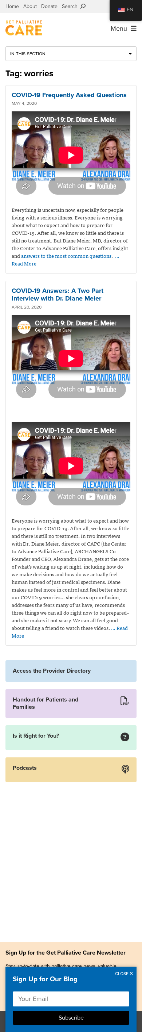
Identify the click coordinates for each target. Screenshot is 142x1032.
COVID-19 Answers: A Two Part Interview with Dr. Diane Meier (57, 295)
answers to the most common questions (66, 256)
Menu (121, 28)
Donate (49, 6)
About (30, 6)
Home (12, 6)
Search (71, 6)
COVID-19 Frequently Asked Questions (69, 95)
